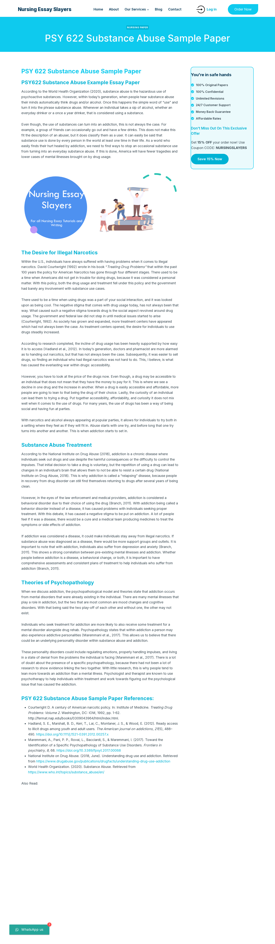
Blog (158, 9)
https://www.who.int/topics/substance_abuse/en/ (66, 772)
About (114, 9)
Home (98, 9)
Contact (174, 9)
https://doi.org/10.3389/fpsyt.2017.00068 (88, 750)
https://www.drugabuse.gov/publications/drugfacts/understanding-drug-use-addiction (103, 761)
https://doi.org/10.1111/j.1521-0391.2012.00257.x (72, 734)
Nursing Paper (137, 27)
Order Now (243, 9)
